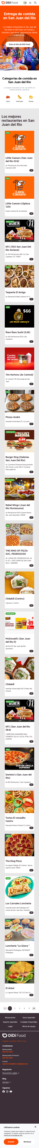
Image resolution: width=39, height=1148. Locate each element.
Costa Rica (13, 1041)
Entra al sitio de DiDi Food (19, 44)
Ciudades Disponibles (28, 1022)
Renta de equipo (28, 1026)
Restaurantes (10, 1018)
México (20, 1041)
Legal (10, 1026)
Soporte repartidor (10, 1022)
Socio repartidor (29, 1018)
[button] (20, 44)
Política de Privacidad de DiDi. (13, 1135)
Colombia (5, 1041)
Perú (24, 1041)
